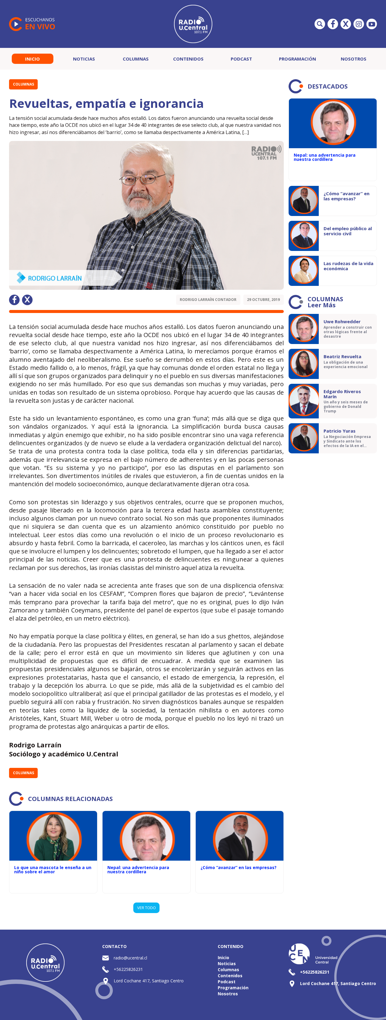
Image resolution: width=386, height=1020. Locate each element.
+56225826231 (128, 969)
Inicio (32, 59)
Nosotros (353, 59)
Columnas (136, 59)
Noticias (84, 59)
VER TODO (146, 907)
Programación (297, 59)
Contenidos (188, 59)
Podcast (241, 59)
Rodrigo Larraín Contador (208, 299)
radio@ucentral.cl (130, 958)
